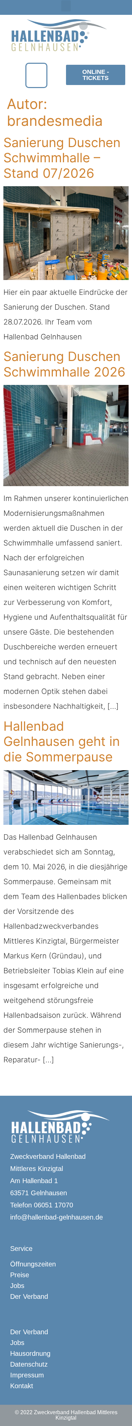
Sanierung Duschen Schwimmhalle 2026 (64, 364)
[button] (66, 5)
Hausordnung (30, 1353)
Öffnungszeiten (33, 1264)
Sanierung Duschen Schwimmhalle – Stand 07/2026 (61, 158)
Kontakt (21, 1386)
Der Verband (29, 1296)
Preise (19, 1275)
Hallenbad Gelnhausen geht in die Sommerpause (61, 741)
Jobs (17, 1285)
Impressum (27, 1375)
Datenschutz (29, 1364)
